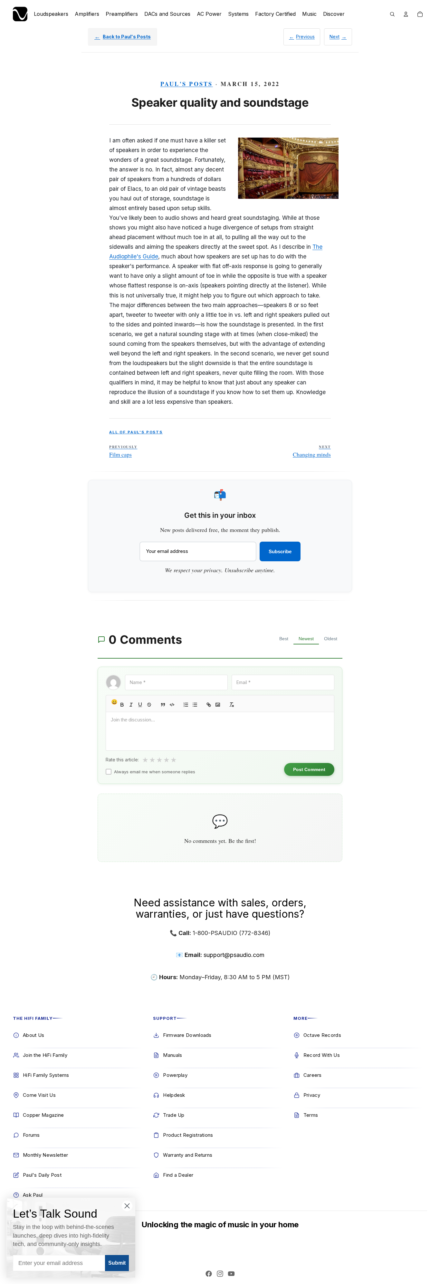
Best (283, 638)
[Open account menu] (406, 14)
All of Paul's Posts (136, 432)
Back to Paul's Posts (127, 36)
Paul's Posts (186, 84)
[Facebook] (209, 1274)
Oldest (330, 638)
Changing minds (312, 451)
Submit (117, 1263)
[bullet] (194, 705)
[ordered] (185, 705)
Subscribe (280, 551)
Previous (305, 36)
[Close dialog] (127, 1206)
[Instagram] (220, 1274)
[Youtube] (231, 1274)
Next (335, 36)
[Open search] (392, 14)
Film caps (123, 451)
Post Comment (309, 769)
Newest (306, 638)
